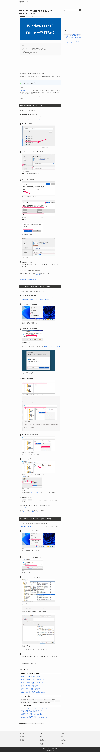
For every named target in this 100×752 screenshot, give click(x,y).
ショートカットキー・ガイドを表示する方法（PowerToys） (31, 664)
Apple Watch (63, 740)
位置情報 (42, 702)
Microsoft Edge (43, 740)
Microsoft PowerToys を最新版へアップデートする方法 (31, 713)
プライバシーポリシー (47, 748)
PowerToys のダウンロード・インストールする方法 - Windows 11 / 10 (34, 717)
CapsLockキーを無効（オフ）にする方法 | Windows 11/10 (30, 274)
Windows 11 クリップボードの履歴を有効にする (30, 683)
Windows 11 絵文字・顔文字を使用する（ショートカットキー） (33, 682)
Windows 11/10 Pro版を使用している (27, 526)
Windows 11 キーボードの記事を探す (31, 52)
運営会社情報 (54, 748)
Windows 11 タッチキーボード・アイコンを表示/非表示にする (32, 679)
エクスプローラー (47, 699)
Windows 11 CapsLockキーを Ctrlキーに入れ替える (30, 688)
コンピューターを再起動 (35, 492)
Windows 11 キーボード (39, 16)
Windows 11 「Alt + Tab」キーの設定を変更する (30, 685)
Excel (41, 736)
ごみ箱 (53, 699)
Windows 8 (22, 739)
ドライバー (45, 700)
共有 (46, 702)
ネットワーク (51, 700)
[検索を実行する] (80, 10)
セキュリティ (29, 700)
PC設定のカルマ (23, 2)
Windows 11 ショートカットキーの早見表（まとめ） (31, 676)
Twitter (41, 744)
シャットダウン (23, 700)
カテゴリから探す (28, 53)
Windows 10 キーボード (30, 16)
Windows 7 (22, 740)
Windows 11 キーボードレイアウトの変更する (29, 678)
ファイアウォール (23, 702)
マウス (29, 702)
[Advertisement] (40, 63)
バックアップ (57, 700)
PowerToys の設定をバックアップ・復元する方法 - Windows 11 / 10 (33, 711)
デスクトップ (39, 700)
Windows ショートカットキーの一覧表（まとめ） (29, 279)
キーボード (29, 699)
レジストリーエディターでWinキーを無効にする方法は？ (33, 48)
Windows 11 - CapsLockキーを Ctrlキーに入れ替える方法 (31, 710)
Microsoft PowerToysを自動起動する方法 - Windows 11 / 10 (32, 716)
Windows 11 (22, 16)
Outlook (41, 739)
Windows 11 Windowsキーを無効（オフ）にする (30, 691)
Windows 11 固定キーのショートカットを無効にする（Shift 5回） (33, 692)
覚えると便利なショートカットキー (26, 90)
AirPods (62, 739)
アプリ (42, 699)
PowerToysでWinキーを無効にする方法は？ (73, 34)
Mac (62, 736)
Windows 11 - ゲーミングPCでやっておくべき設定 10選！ (32, 714)
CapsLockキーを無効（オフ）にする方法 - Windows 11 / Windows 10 (34, 708)
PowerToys (37, 699)
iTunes (62, 743)
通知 (49, 702)
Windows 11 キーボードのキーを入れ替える (29, 686)
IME (33, 699)
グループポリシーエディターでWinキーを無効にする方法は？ (34, 49)
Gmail (41, 743)
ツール (34, 700)
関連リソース (25, 51)
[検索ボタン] (80, 2)
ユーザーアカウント (35, 702)
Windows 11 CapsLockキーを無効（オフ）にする (30, 689)
